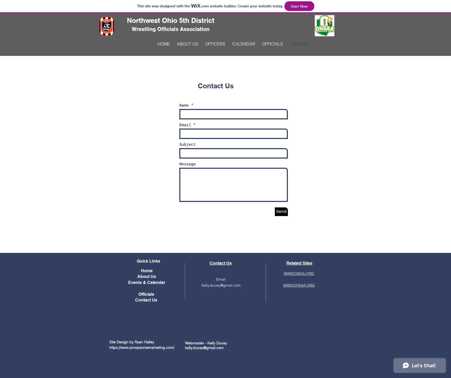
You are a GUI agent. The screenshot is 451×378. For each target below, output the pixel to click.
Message (187, 164)
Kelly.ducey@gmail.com (221, 285)
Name (184, 106)
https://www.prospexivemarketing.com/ (141, 347)
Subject (187, 145)
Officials (146, 294)
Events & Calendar (146, 282)
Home (147, 270)
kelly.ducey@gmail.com (204, 347)
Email (185, 125)
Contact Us (146, 300)
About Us (146, 276)
